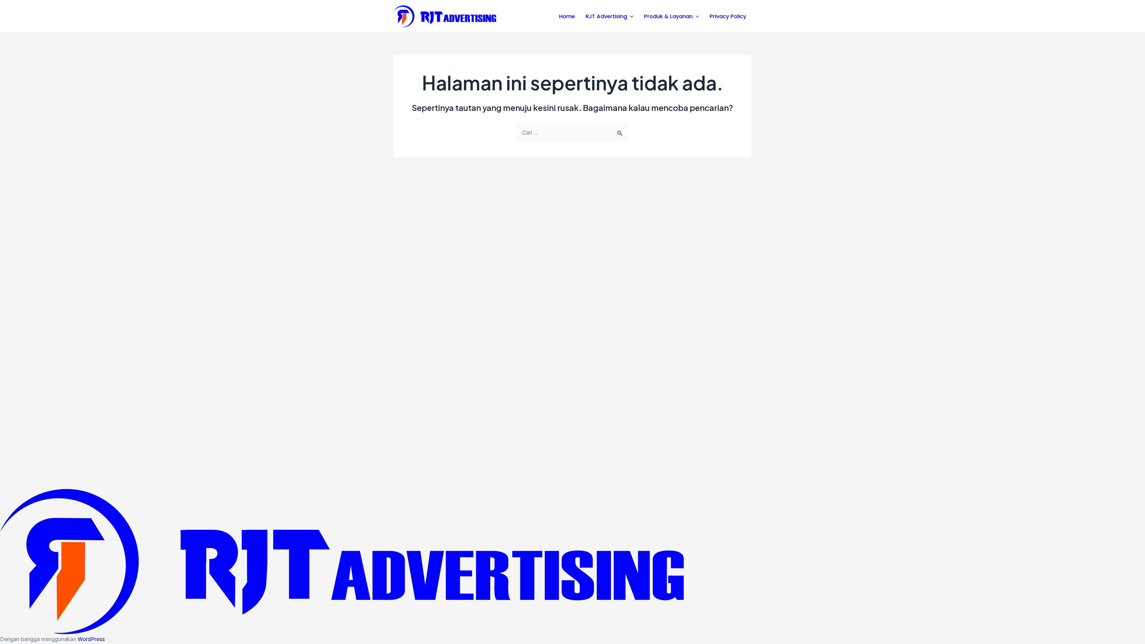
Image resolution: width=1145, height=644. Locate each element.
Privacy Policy (728, 16)
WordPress (91, 639)
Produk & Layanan (668, 16)
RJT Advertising (606, 16)
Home (567, 16)
